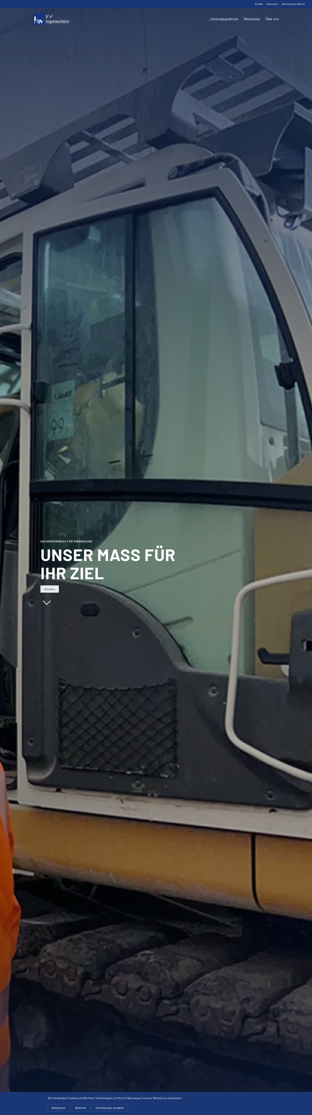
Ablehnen (80, 1107)
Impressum (272, 3)
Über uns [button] (272, 19)
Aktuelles (49, 589)
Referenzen (252, 19)
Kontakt (259, 3)
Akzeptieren (58, 1107)
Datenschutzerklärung (293, 3)
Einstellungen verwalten (110, 1107)
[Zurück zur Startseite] (51, 19)
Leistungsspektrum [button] (224, 19)
